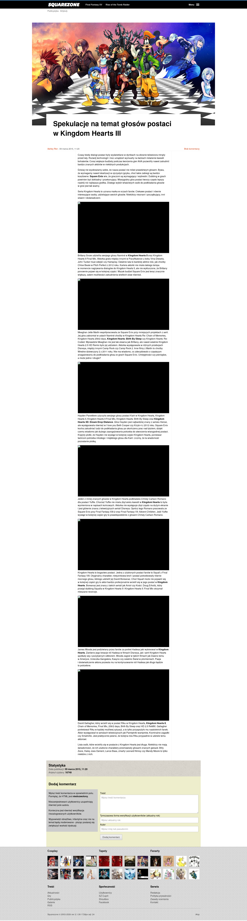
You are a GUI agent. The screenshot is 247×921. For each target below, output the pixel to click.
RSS (49, 905)
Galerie (51, 902)
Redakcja (155, 892)
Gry (49, 895)
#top (198, 914)
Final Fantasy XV (93, 4)
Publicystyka (53, 899)
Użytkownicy (105, 892)
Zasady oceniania (159, 899)
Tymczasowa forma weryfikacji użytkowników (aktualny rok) (130, 815)
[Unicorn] (128, 914)
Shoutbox (104, 899)
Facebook (104, 902)
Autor (102, 824)
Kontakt (154, 902)
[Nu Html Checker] (118, 914)
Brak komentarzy (192, 148)
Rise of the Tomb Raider (118, 4)
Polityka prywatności (160, 895)
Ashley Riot (52, 148)
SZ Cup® (103, 895)
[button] (193, 5)
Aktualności (53, 892)
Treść (103, 793)
